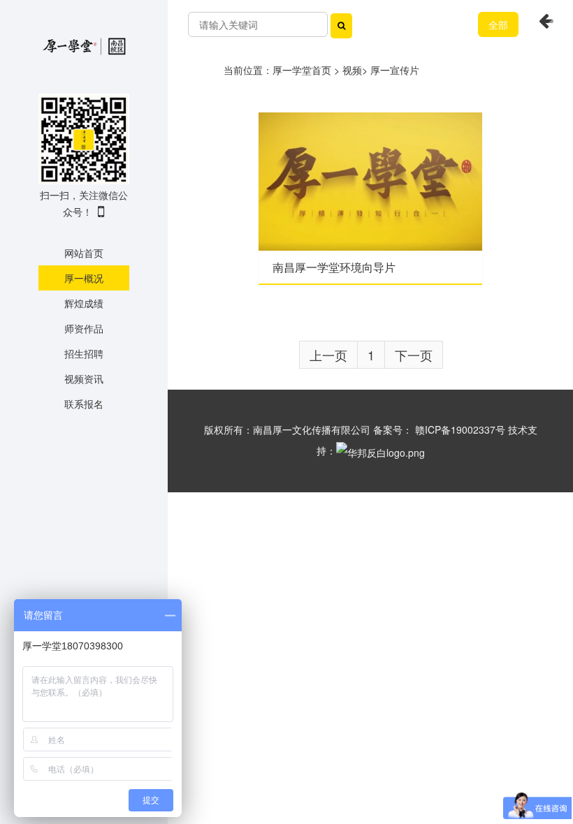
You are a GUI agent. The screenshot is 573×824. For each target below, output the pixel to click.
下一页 (414, 355)
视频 (352, 70)
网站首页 (83, 253)
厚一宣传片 (394, 70)
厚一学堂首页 (302, 70)
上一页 (328, 355)
